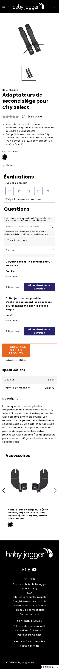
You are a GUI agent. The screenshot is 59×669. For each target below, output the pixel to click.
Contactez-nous (29, 614)
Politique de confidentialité (30, 626)
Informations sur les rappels (29, 597)
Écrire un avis (35, 117)
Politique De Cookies (29, 634)
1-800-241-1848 (29, 646)
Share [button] (9, 165)
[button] (3, 6)
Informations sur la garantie (29, 605)
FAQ (29, 592)
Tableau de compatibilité (29, 609)
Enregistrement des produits (29, 601)
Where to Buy (29, 588)
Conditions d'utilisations (29, 630)
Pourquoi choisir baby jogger (29, 584)
